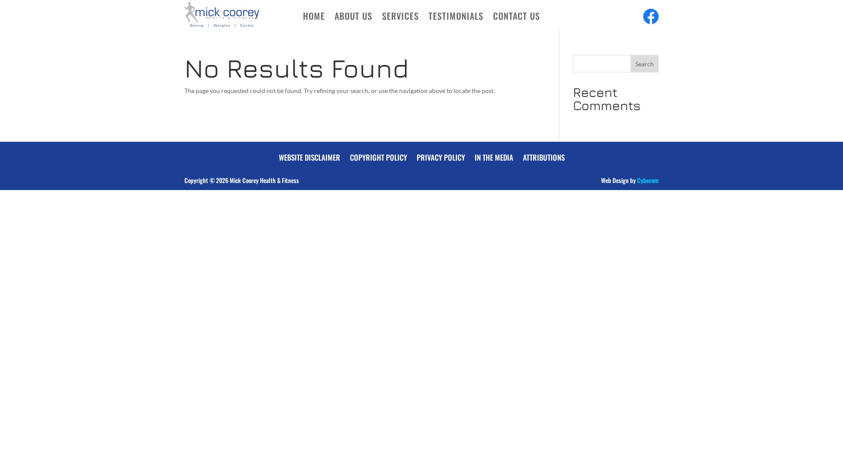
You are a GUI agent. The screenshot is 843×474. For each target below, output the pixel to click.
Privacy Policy (441, 156)
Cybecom (648, 180)
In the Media (494, 156)
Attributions (544, 156)
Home (314, 17)
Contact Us (516, 17)
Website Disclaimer (309, 156)
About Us (353, 17)
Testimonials (456, 17)
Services (400, 17)
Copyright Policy (378, 156)
